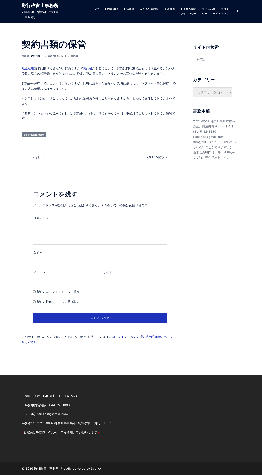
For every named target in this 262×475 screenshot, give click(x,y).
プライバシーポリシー (193, 13)
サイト (107, 272)
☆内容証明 (111, 9)
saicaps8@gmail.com (208, 137)
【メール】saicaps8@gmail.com (45, 414)
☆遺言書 (169, 9)
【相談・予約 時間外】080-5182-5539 (50, 396)
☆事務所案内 (188, 9)
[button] (238, 11)
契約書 (74, 56)
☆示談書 (128, 9)
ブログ (225, 9)
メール (39, 272)
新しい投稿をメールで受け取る (58, 302)
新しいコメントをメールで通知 (58, 292)
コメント (40, 218)
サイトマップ (221, 13)
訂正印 (40, 157)
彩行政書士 (37, 56)
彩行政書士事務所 (40, 5)
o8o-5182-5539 (204, 131)
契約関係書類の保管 (34, 134)
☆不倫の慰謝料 (149, 9)
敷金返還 (28, 68)
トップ (95, 9)
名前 (37, 252)
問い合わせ (208, 9)
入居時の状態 (155, 157)
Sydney (96, 468)
